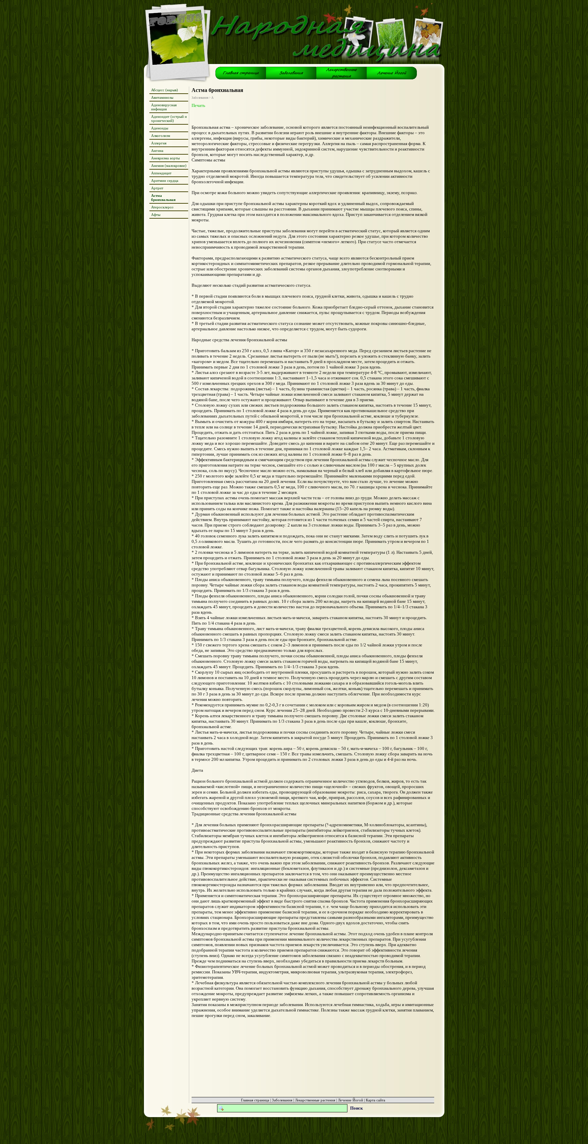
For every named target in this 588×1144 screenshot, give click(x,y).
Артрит (157, 188)
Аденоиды (159, 128)
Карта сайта (375, 1100)
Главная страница (255, 1100)
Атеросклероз (162, 207)
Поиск (356, 1108)
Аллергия (158, 143)
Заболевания (282, 1100)
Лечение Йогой (350, 1100)
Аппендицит (161, 173)
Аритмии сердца (164, 180)
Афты (155, 215)
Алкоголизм (160, 136)
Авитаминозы (162, 97)
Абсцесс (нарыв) (164, 90)
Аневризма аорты (165, 158)
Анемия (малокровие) (168, 165)
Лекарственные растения (315, 1100)
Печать (198, 105)
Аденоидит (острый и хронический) (169, 118)
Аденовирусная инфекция (164, 107)
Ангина (157, 150)
